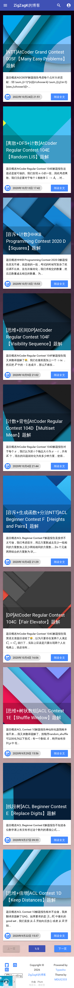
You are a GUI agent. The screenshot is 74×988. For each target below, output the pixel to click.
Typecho (61, 969)
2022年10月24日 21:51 (26, 96)
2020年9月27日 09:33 (26, 840)
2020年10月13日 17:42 (26, 188)
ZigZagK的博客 (27, 5)
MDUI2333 (60, 979)
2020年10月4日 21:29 (26, 561)
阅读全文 (59, 96)
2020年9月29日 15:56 (26, 753)
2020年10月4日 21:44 (26, 466)
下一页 (62, 948)
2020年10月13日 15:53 (26, 283)
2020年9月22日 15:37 (26, 935)
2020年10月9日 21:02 (26, 375)
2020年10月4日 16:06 (26, 657)
